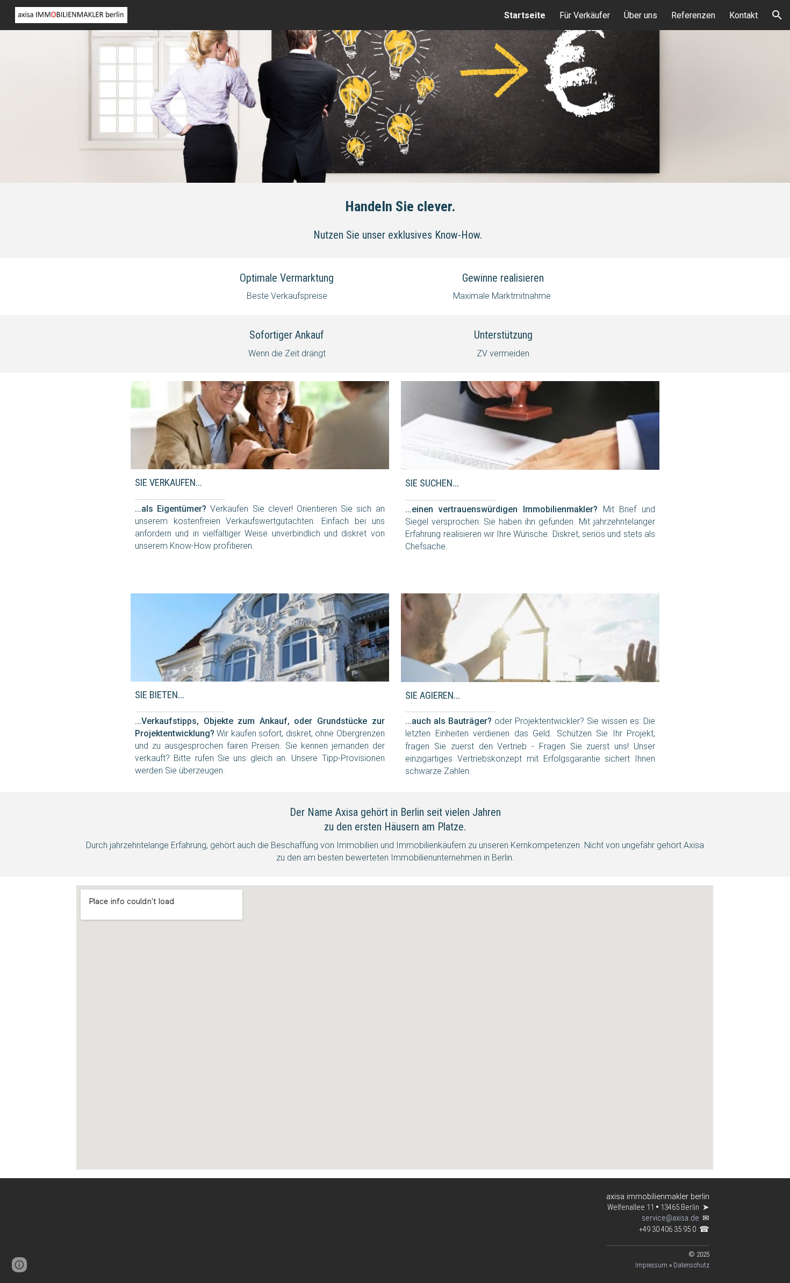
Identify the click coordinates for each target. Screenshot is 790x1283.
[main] (395, 206)
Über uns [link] (640, 15)
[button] (777, 15)
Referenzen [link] (693, 15)
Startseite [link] (524, 15)
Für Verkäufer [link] (584, 15)
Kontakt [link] (743, 15)
